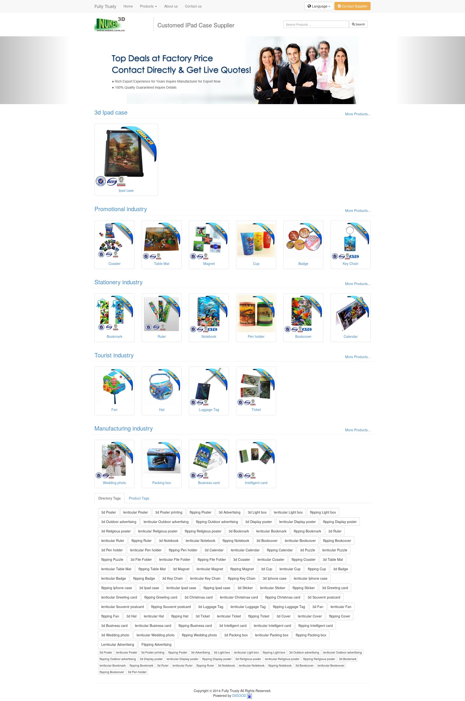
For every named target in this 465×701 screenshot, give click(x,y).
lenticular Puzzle (334, 549)
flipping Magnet (242, 568)
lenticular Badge (113, 578)
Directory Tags (109, 498)
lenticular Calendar (245, 549)
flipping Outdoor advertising (217, 521)
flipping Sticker (304, 587)
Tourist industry (114, 355)
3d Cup (266, 568)
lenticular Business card (153, 625)
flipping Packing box (311, 634)
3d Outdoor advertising (118, 521)
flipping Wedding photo (199, 634)
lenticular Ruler (112, 540)
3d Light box (257, 512)
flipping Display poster (340, 521)
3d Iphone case (275, 578)
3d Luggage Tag (210, 606)
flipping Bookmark (307, 531)
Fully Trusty (105, 6)
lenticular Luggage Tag (248, 606)
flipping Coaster (304, 559)
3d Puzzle (307, 549)
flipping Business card (195, 625)
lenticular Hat (154, 616)
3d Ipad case (110, 112)
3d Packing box (236, 634)
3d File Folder (141, 559)
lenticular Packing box (271, 634)
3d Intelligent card (233, 625)
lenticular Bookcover (300, 540)
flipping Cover (339, 616)
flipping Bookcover (337, 540)
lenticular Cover (310, 616)
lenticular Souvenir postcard (122, 606)
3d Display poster (258, 521)
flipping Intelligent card (315, 625)
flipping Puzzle (112, 559)
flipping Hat (179, 616)
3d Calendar (214, 549)
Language (319, 6)
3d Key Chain (172, 578)
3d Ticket (203, 616)
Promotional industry (120, 208)
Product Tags (139, 498)
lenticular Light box (288, 512)
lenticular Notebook (200, 540)
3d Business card (114, 625)
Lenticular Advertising (117, 644)
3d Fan (317, 606)
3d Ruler (334, 531)
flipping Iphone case (116, 587)
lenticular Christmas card (239, 597)
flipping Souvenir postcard (171, 606)
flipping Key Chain (242, 578)
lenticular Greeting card (119, 597)
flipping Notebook (236, 540)
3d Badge (340, 568)
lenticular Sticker (272, 587)
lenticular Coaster (270, 559)
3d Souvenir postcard (324, 597)
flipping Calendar (280, 549)
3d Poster (108, 512)
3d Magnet (181, 568)
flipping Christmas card (282, 597)
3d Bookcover (267, 540)
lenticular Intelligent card (272, 625)
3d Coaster (241, 559)
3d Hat (131, 616)
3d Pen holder (112, 549)
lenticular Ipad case (181, 587)
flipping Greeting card (160, 597)
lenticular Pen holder (146, 549)
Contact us (193, 6)
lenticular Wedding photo (156, 634)
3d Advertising (229, 512)
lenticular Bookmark (271, 531)
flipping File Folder (212, 559)
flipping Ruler (142, 540)
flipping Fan (110, 616)
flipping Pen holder (183, 549)
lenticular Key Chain (205, 578)
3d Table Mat (333, 559)
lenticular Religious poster (158, 531)
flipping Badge (144, 578)
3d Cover (284, 616)
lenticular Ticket (229, 616)
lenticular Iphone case (310, 578)
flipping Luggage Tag (289, 606)
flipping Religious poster (203, 531)
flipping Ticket (258, 616)
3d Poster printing (168, 512)
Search (360, 24)
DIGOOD (239, 695)
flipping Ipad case (216, 587)
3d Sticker (245, 587)
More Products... (358, 113)
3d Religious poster (116, 531)
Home (128, 6)
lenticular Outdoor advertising (166, 521)
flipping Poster (200, 512)
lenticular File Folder (174, 559)
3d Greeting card (335, 587)
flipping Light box (323, 512)
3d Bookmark (239, 531)
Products (147, 6)
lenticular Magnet (210, 568)
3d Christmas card (199, 597)
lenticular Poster (135, 512)
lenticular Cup (290, 568)
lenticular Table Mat (116, 568)
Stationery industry (118, 281)
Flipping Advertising (156, 644)
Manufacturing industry (123, 428)
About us (171, 6)
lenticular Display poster (297, 521)
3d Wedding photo (115, 634)
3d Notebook (168, 540)
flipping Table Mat (152, 568)
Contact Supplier (354, 6)
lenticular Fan (341, 606)
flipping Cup (317, 568)
